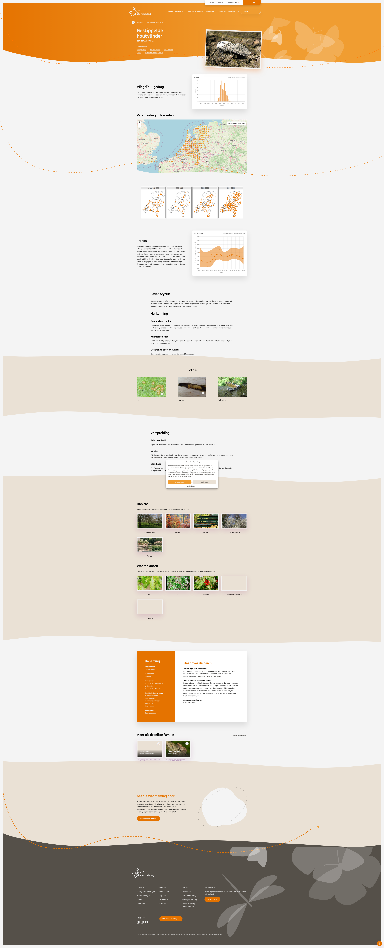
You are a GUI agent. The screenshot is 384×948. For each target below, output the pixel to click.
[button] (139, 122)
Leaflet (235, 119)
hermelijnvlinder (178, 354)
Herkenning (168, 50)
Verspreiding (141, 50)
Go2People (174, 934)
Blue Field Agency (194, 934)
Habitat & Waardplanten (154, 53)
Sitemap (219, 934)
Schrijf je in (212, 899)
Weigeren (204, 482)
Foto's (139, 53)
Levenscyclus (155, 50)
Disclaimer (211, 934)
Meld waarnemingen (171, 919)
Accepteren (179, 482)
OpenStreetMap (239, 119)
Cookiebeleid (191, 486)
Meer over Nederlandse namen (209, 676)
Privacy (204, 934)
